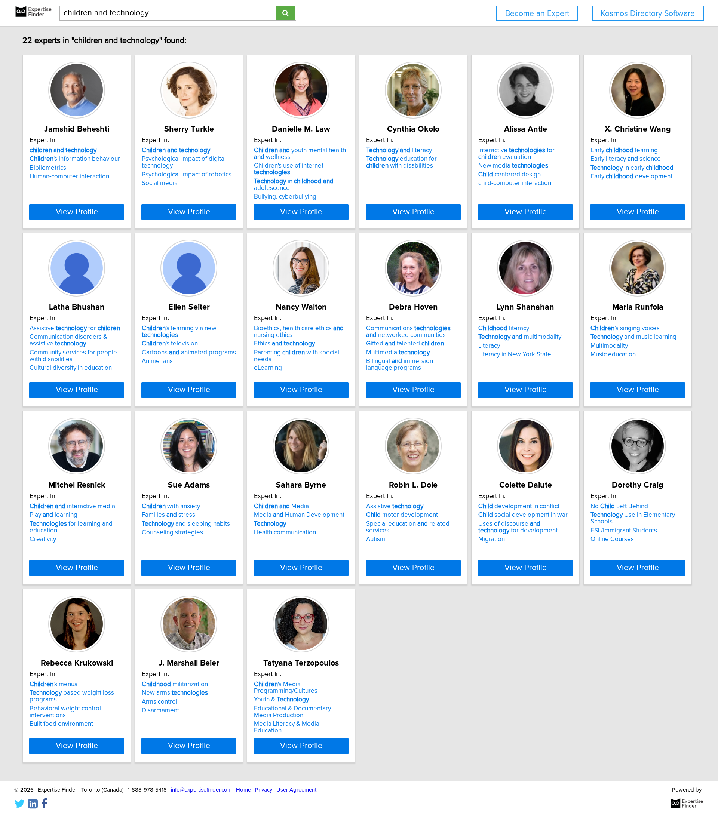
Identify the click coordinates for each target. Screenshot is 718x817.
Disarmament (160, 710)
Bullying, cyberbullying (285, 196)
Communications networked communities (408, 331)
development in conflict (518, 506)
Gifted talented (405, 343)
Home (243, 790)
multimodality (519, 337)
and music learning (633, 337)
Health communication (285, 532)
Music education (613, 354)
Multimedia (398, 352)
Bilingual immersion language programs (399, 364)
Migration (491, 539)
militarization (175, 684)
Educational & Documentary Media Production (292, 712)
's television (170, 343)
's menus (53, 684)
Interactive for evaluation (516, 153)
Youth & (281, 699)
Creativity (43, 539)
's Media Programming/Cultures (285, 687)
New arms (175, 692)
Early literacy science (625, 159)
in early (631, 168)
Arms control (159, 701)
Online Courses (612, 539)
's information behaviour (75, 159)
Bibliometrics (48, 168)
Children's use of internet (288, 169)
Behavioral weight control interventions (65, 712)
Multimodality (609, 346)
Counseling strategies (172, 532)
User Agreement (296, 790)
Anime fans (157, 361)
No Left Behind (619, 506)
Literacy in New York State (514, 354)
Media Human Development (299, 515)
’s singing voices (625, 328)
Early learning (624, 150)
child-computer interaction (514, 183)
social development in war (523, 515)
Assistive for (75, 328)
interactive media (72, 506)
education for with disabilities (401, 162)
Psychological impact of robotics (186, 174)
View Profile (77, 212)
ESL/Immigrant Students (623, 530)
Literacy (489, 346)
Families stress (168, 515)
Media (281, 506)
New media (513, 165)
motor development (402, 515)
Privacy (263, 790)
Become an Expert (537, 14)
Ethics (284, 343)
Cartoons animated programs (189, 352)
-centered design (509, 174)
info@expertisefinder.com (201, 790)
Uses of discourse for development (518, 527)
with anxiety (171, 506)
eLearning (268, 368)
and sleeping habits (186, 523)
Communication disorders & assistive (68, 340)
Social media (160, 183)
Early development (631, 176)
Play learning (53, 515)
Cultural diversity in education (71, 368)
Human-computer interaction (69, 176)
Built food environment (61, 724)
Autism (375, 539)
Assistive (394, 506)
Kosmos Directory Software (648, 14)
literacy (399, 150)
